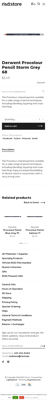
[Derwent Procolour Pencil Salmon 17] (34, 216)
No (22, 398)
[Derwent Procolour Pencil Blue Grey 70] (12, 216)
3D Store (6, 293)
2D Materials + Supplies (15, 254)
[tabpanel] (23, 34)
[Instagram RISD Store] (8, 362)
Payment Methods (12, 320)
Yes (15, 398)
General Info (9, 284)
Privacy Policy (9, 302)
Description (8, 149)
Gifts (4, 271)
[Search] (38, 4)
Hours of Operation (12, 289)
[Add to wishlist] (43, 91)
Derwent (41, 83)
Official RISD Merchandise (16, 263)
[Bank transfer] (24, 385)
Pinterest (26, 138)
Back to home (31, 202)
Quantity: (10, 119)
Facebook (7, 138)
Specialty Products (12, 258)
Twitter (17, 138)
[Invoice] (17, 385)
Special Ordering (11, 306)
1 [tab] (21, 243)
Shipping (6, 298)
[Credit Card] (29, 385)
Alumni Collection (11, 267)
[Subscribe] (42, 346)
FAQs (5, 311)
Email (35, 138)
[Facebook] (3, 362)
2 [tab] (26, 243)
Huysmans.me (34, 380)
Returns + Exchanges (13, 324)
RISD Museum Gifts (12, 276)
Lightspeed (11, 380)
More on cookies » (32, 398)
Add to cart (11, 126)
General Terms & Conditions (17, 315)
